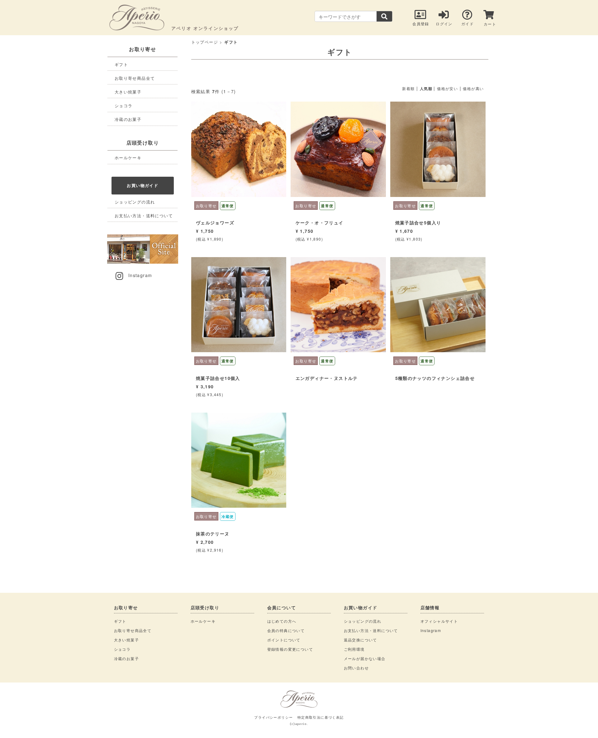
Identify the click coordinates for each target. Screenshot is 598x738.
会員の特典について (286, 630)
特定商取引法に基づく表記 (320, 717)
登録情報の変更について (290, 649)
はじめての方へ (282, 621)
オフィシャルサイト (439, 621)
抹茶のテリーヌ (213, 533)
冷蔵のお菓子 (128, 119)
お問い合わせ (356, 667)
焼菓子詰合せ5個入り (418, 222)
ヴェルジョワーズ (215, 222)
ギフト (121, 64)
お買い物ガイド (142, 185)
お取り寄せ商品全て (135, 78)
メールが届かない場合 (365, 658)
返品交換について (360, 639)
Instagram (140, 275)
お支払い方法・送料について (144, 215)
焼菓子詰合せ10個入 (218, 378)
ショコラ (124, 105)
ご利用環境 (354, 649)
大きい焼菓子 (128, 92)
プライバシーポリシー (273, 717)
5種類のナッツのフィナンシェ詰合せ (435, 378)
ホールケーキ (128, 158)
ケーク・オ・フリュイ (320, 222)
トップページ (204, 42)
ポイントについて (284, 639)
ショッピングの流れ (135, 202)
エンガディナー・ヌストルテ (327, 378)
